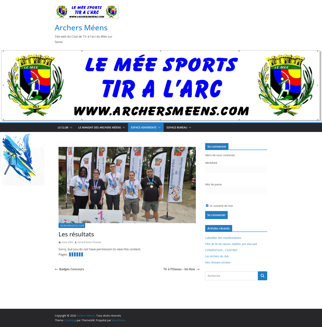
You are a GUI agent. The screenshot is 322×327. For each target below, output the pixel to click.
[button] (70, 127)
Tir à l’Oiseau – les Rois (179, 269)
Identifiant (211, 163)
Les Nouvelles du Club (72, 225)
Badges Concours (71, 269)
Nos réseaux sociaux (217, 262)
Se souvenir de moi (221, 206)
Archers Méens (81, 27)
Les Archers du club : (217, 256)
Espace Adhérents (144, 127)
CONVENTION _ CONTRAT (221, 250)
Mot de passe (213, 184)
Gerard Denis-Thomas (89, 242)
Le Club (63, 127)
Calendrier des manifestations (223, 238)
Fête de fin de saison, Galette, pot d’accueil (231, 244)
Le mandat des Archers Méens (99, 127)
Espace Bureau (177, 127)
